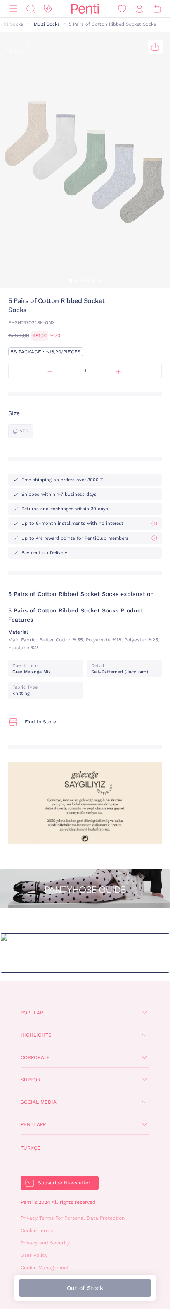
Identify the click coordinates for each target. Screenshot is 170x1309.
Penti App (33, 1124)
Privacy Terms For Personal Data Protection (73, 1218)
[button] (70, 280)
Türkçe (30, 1148)
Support (32, 1080)
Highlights (36, 1035)
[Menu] (13, 9)
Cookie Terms (37, 1230)
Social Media (39, 1102)
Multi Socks (47, 24)
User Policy (34, 1255)
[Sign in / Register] (139, 9)
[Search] (30, 9)
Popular (32, 1013)
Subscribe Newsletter (64, 1183)
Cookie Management (45, 1268)
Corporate (35, 1057)
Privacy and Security (45, 1243)
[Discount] (48, 9)
